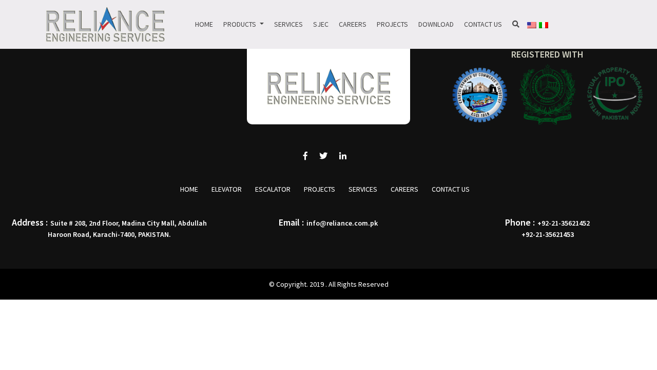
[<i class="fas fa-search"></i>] (516, 24)
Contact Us (483, 24)
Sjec (320, 24)
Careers (352, 24)
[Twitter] (323, 156)
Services (288, 24)
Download (436, 24)
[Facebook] (305, 156)
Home (204, 24)
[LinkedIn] (342, 156)
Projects (392, 24)
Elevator (226, 189)
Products (240, 24)
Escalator (273, 189)
